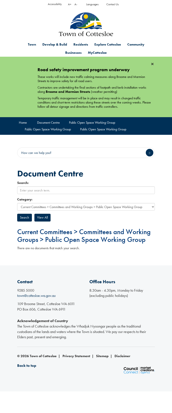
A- (75, 4)
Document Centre (48, 122)
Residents (80, 44)
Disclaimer (122, 356)
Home (23, 122)
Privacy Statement (76, 356)
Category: (24, 199)
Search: (23, 183)
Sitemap (102, 356)
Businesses (73, 52)
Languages (92, 4)
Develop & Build (54, 44)
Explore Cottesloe (107, 44)
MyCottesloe (97, 52)
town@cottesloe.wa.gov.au (36, 295)
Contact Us (112, 4)
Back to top (26, 365)
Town (32, 44)
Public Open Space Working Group (92, 122)
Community (135, 44)
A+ (69, 4)
